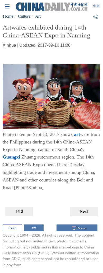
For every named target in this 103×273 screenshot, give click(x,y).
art (77, 134)
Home (8, 16)
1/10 (19, 211)
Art (38, 16)
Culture (24, 16)
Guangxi (11, 157)
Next (84, 211)
